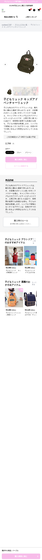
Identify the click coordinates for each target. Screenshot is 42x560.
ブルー (19, 152)
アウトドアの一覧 (21, 25)
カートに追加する (21, 166)
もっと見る (34, 241)
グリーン (28, 152)
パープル (10, 152)
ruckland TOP (7, 25)
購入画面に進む (21, 159)
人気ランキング (31, 17)
